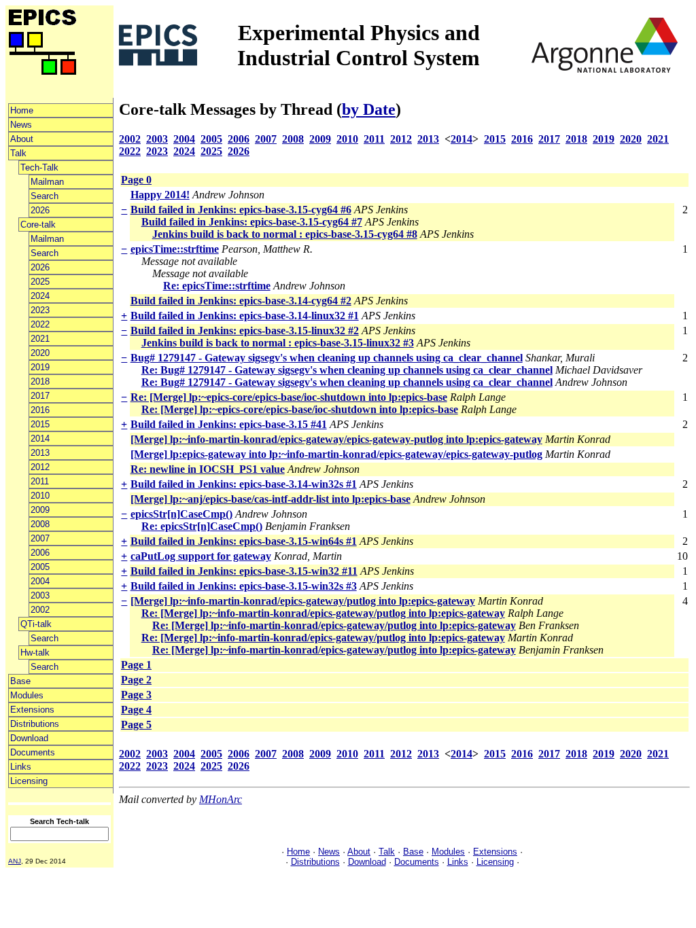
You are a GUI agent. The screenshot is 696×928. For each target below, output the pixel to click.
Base (20, 681)
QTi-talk (36, 624)
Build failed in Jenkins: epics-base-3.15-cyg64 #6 (240, 209)
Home (21, 110)
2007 (40, 538)
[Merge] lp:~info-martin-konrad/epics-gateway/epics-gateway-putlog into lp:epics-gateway (336, 439)
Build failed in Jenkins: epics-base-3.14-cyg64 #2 (240, 300)
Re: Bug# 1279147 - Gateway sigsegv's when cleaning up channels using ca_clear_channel (347, 370)
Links (20, 767)
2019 (40, 367)
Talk (18, 153)
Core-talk (38, 224)
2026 (40, 210)
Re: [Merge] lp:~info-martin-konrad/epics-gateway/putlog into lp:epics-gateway (323, 613)
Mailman (47, 182)
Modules (27, 695)
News (21, 125)
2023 (40, 310)
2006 (40, 553)
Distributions (34, 724)
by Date (369, 109)
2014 (40, 438)
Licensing (29, 781)
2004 (40, 581)
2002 (40, 610)
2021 (40, 339)
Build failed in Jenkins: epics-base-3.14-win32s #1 (243, 484)
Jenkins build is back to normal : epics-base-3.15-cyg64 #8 (284, 234)
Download (29, 738)
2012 (40, 467)
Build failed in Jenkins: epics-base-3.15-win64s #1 (243, 541)
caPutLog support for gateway (200, 556)
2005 (40, 567)
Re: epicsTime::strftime (217, 285)
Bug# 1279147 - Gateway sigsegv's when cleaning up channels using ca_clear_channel (326, 357)
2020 (40, 353)
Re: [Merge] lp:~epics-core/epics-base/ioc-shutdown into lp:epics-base (288, 397)
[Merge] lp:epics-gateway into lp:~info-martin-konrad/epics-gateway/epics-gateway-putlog (336, 454)
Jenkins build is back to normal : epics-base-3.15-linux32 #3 (277, 343)
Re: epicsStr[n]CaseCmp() (201, 526)
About (21, 139)
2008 (40, 524)
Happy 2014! (160, 194)
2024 (40, 296)
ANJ (14, 861)
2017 (40, 396)
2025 (40, 281)
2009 (40, 510)
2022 (40, 324)
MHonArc (220, 799)
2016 (40, 410)
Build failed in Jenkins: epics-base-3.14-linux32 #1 (244, 315)
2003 (40, 595)
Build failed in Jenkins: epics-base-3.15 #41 (228, 424)
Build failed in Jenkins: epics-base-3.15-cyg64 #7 (251, 222)
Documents (32, 752)
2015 (40, 424)
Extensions (32, 709)
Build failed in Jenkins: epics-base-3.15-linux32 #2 (244, 330)
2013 (40, 453)
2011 (40, 481)
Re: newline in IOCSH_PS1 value (207, 469)
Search (44, 196)
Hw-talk (35, 652)
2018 (40, 381)
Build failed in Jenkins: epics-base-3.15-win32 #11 (244, 571)
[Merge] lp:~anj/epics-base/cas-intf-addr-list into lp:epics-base (270, 499)
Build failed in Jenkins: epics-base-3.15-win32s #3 (243, 586)
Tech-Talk (39, 167)
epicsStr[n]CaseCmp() (181, 514)
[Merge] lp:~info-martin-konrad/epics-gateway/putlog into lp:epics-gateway (302, 601)
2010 (40, 495)
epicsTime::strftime (174, 249)
